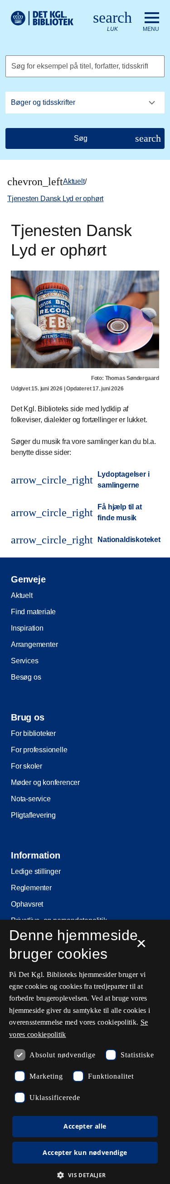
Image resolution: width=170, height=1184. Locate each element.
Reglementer (31, 888)
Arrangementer (34, 644)
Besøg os (26, 677)
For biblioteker (33, 733)
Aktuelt (74, 181)
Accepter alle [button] (84, 1126)
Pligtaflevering (33, 815)
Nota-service (31, 799)
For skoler (26, 766)
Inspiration (27, 628)
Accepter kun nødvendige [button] (85, 1152)
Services (24, 661)
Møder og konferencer (45, 782)
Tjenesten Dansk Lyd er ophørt (55, 198)
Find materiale (33, 612)
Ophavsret (27, 904)
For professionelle (39, 750)
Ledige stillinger (36, 871)
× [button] (141, 946)
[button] (85, 1174)
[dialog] (85, 1052)
